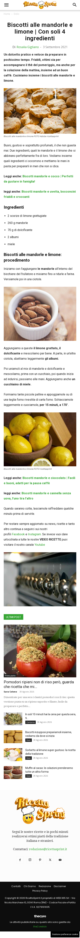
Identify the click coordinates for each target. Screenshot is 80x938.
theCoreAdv (40, 926)
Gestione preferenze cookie (65, 934)
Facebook (18, 534)
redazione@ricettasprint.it (48, 849)
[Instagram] (30, 860)
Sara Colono (10, 691)
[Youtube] (60, 860)
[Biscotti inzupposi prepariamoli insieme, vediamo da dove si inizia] (13, 736)
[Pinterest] (40, 860)
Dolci (16, 13)
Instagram (34, 534)
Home (7, 13)
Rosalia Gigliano (28, 47)
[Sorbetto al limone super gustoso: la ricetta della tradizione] (13, 754)
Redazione (45, 886)
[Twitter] (50, 860)
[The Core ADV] (40, 917)
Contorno (30, 722)
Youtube (40, 544)
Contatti (16, 886)
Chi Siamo (30, 886)
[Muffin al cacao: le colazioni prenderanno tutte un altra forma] (13, 772)
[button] (6, 5)
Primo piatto (10, 675)
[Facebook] (20, 860)
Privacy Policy (40, 890)
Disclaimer (60, 886)
